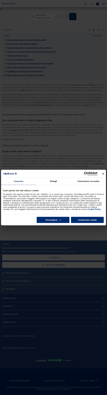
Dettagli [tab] (53, 181)
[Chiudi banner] (103, 174)
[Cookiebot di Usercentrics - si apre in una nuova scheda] (86, 174)
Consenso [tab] (18, 181)
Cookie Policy (94, 209)
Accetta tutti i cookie (87, 220)
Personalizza (51, 220)
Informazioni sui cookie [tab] (88, 181)
